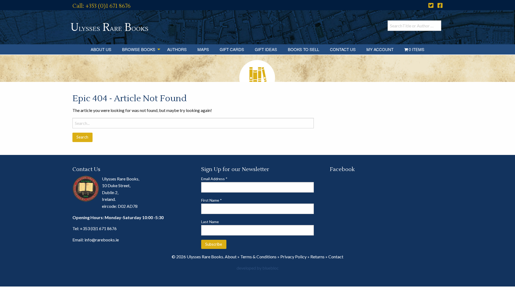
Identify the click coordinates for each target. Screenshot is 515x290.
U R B (109, 27)
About (231, 256)
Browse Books (138, 49)
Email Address (214, 178)
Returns (317, 256)
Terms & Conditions (258, 256)
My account (379, 49)
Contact (335, 256)
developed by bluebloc (258, 267)
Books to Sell (303, 49)
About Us (101, 49)
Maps (203, 49)
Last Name (210, 221)
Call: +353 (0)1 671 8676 (101, 6)
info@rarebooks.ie (101, 239)
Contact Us (343, 49)
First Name (211, 200)
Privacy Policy (293, 256)
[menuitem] (101, 49)
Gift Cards (232, 49)
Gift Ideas (266, 49)
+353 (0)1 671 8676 (98, 228)
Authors (177, 49)
